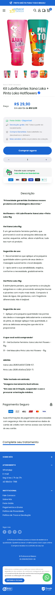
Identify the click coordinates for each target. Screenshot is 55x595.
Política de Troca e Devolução (17, 515)
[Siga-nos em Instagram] (9, 532)
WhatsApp (7, 470)
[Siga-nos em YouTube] (20, 532)
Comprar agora (28, 150)
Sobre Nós (7, 499)
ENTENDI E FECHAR (14, 580)
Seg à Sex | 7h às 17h (12, 477)
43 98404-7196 (10, 481)
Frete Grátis (8, 503)
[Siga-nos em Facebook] (4, 532)
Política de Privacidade (13, 511)
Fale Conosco (9, 495)
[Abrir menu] (4, 10)
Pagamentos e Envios (13, 507)
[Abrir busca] (35, 10)
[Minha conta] (39, 10)
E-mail (6, 474)
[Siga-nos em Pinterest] (15, 532)
